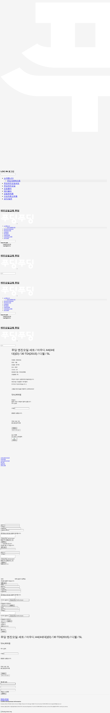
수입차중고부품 (10, 196)
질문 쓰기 (3, 583)
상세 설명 (3, 459)
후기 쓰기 (3, 547)
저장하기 (3, 541)
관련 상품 (3, 465)
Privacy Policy (5, 700)
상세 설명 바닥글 (5, 461)
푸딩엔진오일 (9, 186)
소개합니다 (9, 178)
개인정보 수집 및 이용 (7, 533)
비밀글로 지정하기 (6, 603)
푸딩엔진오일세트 (11, 183)
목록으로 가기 (4, 605)
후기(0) (2, 462)
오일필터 (8, 188)
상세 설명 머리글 (5, 457)
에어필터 (8, 191)
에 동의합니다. (11, 533)
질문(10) (3, 464)
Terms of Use (5, 699)
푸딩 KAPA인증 (13, 181)
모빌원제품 (9, 194)
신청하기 (3, 693)
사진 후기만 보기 (7, 543)
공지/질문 (8, 199)
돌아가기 (3, 621)
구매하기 (3, 631)
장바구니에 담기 (5, 675)
